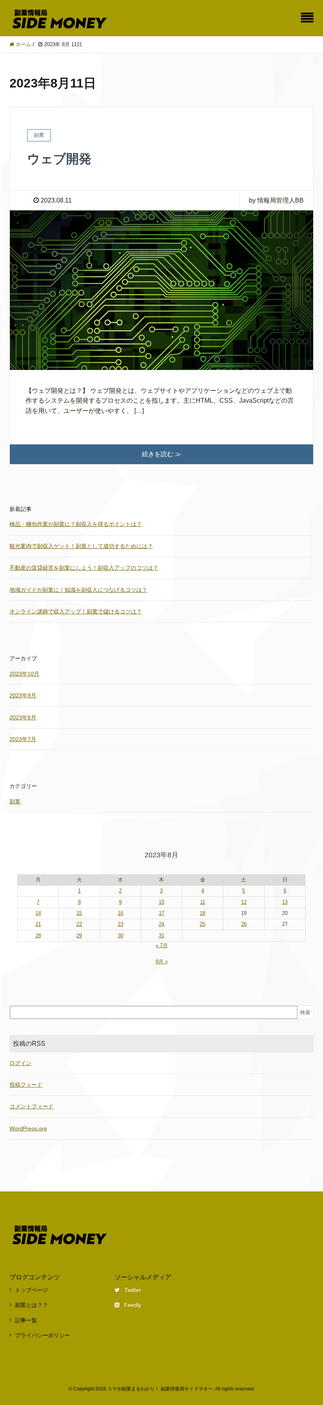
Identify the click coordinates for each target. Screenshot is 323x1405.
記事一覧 (26, 1320)
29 (79, 936)
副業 (14, 801)
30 (120, 936)
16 (120, 913)
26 (244, 924)
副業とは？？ (31, 1305)
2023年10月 (24, 674)
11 (202, 902)
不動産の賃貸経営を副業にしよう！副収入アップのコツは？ (83, 568)
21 (38, 924)
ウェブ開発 (59, 159)
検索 (305, 1012)
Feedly (132, 1305)
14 (38, 913)
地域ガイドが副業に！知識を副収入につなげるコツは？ (78, 590)
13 (285, 902)
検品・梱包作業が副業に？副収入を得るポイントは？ (75, 524)
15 (79, 913)
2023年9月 (22, 695)
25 (202, 924)
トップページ (31, 1290)
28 (38, 936)
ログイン (20, 1063)
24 (161, 924)
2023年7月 (22, 739)
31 (161, 936)
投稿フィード (26, 1085)
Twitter (132, 1290)
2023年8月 (22, 717)
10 (161, 902)
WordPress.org (28, 1128)
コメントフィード (31, 1106)
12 (244, 902)
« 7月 (162, 945)
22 (79, 924)
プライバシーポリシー (42, 1335)
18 (202, 913)
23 (120, 924)
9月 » (162, 962)
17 (161, 913)
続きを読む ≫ (161, 454)
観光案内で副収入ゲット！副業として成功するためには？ (81, 546)
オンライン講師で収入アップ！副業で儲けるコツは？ (75, 611)
